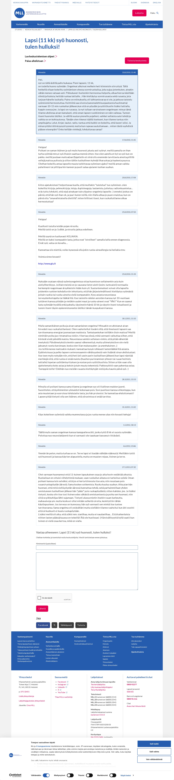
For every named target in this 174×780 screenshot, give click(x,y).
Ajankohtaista (137, 652)
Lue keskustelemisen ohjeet (40, 56)
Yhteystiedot (92, 3)
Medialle (77, 3)
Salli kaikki (154, 744)
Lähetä (42, 608)
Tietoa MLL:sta (109, 637)
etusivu (18, 30)
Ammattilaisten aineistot (55, 652)
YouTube (61, 692)
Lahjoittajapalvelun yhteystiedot (32, 701)
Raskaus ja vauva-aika (55, 30)
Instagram (62, 684)
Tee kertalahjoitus (98, 684)
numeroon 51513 (98, 715)
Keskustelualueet (33, 30)
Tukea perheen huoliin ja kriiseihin (29, 650)
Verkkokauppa (20, 3)
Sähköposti (66, 625)
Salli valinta (154, 752)
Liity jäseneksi (136, 641)
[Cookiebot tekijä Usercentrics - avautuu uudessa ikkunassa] (15, 775)
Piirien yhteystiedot (110, 665)
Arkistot (106, 647)
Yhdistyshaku (62, 3)
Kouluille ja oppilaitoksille (55, 649)
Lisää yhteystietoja (26, 696)
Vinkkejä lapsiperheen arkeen (28, 647)
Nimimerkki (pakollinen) (46, 543)
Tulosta (81, 625)
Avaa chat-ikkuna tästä (136, 706)
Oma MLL (31, 705)
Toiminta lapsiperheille (25, 653)
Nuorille (49, 637)
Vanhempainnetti (25, 637)
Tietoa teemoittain (53, 655)
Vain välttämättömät (154, 759)
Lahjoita (139, 13)
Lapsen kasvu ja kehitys (26, 641)
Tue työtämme (137, 637)
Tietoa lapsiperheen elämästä (28, 644)
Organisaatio (107, 641)
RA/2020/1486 (97, 737)
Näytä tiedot (126, 775)
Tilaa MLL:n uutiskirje (63, 697)
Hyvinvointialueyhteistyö (83, 644)
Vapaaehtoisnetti (41, 3)
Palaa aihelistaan (34, 60)
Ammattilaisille (52, 642)
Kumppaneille (80, 637)
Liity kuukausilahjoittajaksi (101, 687)
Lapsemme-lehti (109, 656)
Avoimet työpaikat (109, 653)
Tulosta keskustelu (137, 60)
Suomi (134, 3)
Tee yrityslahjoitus (98, 690)
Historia (106, 644)
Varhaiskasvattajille (53, 646)
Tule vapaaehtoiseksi (139, 647)
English (157, 3)
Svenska (145, 3)
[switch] (70, 775)
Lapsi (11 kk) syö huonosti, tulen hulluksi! (87, 30)
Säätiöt (105, 659)
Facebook (43, 625)
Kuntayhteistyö (80, 641)
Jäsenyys (106, 650)
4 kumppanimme (43, 746)
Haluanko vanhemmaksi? (26, 656)
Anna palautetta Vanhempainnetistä (24, 660)
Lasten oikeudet (52, 658)
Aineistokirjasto (52, 661)
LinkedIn (61, 687)
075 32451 (25, 691)
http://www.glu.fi (47, 263)
